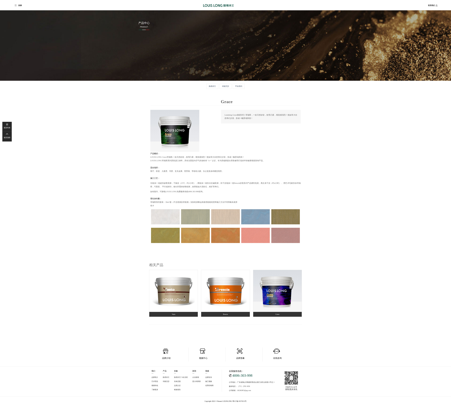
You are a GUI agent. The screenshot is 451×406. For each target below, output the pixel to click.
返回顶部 (7, 137)
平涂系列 (238, 86)
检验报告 (177, 390)
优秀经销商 (209, 385)
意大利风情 (196, 381)
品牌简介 (155, 377)
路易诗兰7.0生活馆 (181, 377)
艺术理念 (155, 381)
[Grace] (174, 131)
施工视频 (208, 381)
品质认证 (177, 385)
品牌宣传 (208, 377)
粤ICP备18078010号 (239, 401)
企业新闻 (195, 377)
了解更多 (155, 390)
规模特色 (155, 385)
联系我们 (431, 5)
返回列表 (7, 128)
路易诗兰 (212, 86)
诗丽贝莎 (225, 86)
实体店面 (177, 381)
